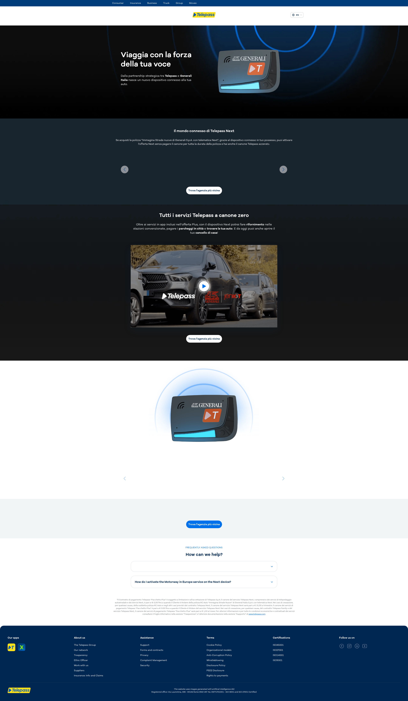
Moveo (193, 3)
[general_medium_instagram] (349, 646)
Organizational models (219, 650)
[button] (204, 566)
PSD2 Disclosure (215, 670)
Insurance (135, 3)
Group (179, 3)
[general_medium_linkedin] (357, 646)
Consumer (118, 3)
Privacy (144, 655)
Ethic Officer (81, 660)
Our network (81, 650)
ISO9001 (277, 660)
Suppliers (79, 670)
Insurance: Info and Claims (88, 675)
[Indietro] (124, 169)
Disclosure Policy (216, 665)
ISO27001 (278, 650)
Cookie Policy (214, 645)
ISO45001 (278, 645)
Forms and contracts (151, 650)
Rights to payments (217, 675)
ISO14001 (278, 655)
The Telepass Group (85, 645)
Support (144, 645)
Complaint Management (153, 660)
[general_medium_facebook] (341, 646)
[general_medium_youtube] (364, 646)
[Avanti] (283, 169)
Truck (166, 3)
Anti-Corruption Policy (219, 655)
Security (144, 665)
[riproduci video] (204, 286)
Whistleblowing (215, 660)
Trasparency (80, 655)
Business (152, 3)
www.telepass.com (257, 614)
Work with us (81, 665)
